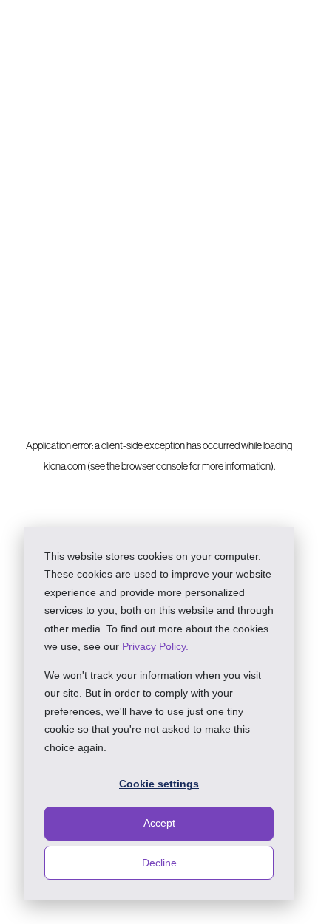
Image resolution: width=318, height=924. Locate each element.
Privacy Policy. (155, 646)
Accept (159, 823)
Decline (159, 863)
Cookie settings (159, 784)
